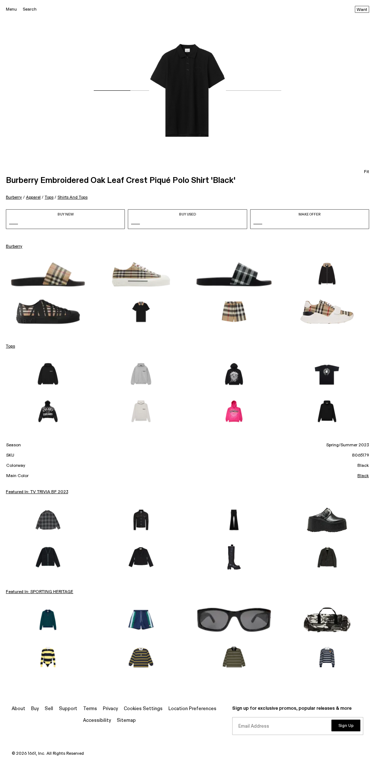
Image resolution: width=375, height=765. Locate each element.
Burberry (14, 197)
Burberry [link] (14, 246)
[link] (48, 274)
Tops (49, 197)
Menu (11, 9)
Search (30, 9)
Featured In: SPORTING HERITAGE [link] (39, 592)
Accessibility (97, 720)
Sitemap (126, 720)
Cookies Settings (143, 708)
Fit (366, 172)
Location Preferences (192, 708)
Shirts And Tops (72, 197)
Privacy (110, 708)
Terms (90, 708)
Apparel (33, 197)
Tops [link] (10, 346)
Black (363, 476)
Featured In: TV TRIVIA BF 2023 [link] (37, 492)
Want (362, 10)
